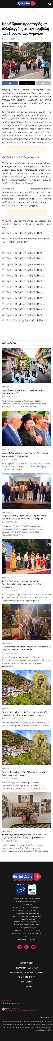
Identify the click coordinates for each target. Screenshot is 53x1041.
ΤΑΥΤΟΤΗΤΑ (26, 982)
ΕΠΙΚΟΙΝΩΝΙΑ (26, 986)
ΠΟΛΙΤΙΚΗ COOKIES (26, 977)
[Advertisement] (26, 13)
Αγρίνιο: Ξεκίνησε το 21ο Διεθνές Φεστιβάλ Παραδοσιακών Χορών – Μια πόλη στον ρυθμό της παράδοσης (23, 584)
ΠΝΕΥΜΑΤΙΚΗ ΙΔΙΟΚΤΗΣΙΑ (26, 968)
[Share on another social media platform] (43, 83)
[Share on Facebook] (10, 83)
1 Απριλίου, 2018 (8, 39)
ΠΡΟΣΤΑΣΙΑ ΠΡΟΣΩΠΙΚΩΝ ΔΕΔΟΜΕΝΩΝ (26, 972)
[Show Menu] (3, 4)
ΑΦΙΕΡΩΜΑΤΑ (7, 386)
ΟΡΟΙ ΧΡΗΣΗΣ (26, 963)
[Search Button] (49, 4)
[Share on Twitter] (27, 83)
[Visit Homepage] (26, 3)
